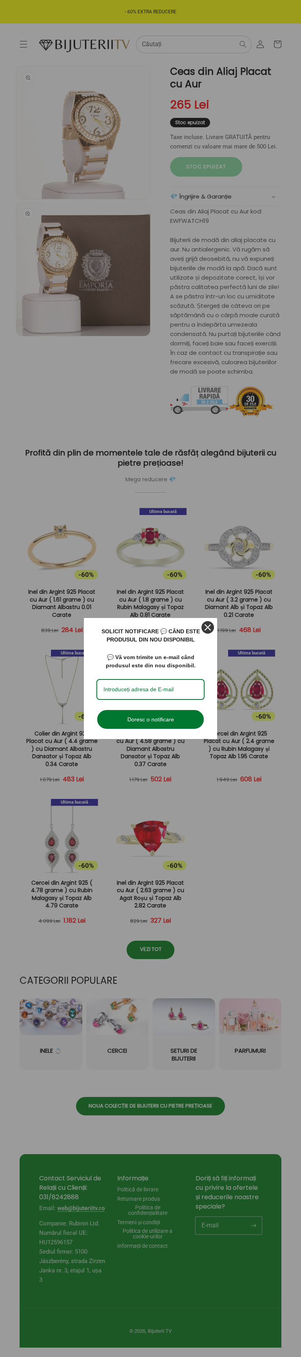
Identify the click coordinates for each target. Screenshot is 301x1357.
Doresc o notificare (150, 719)
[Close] (207, 627)
